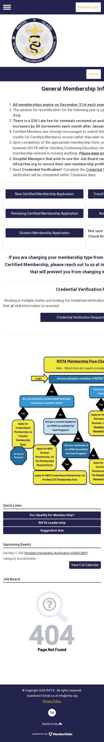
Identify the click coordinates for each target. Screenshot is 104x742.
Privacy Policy (52, 701)
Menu (7, 7)
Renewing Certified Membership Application (44, 213)
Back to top (50, 724)
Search (93, 74)
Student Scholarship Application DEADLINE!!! (56, 553)
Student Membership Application (44, 233)
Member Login (88, 7)
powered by (40, 734)
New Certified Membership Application (44, 194)
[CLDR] (52, 41)
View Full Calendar (85, 565)
